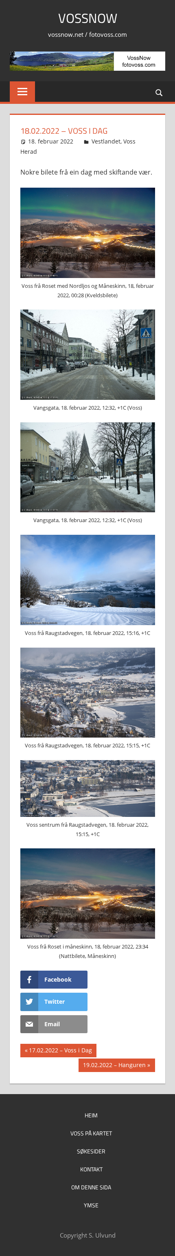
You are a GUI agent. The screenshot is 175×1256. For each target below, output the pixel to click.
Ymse (91, 1205)
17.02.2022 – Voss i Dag (60, 1051)
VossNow (87, 18)
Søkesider (91, 1151)
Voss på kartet (91, 1133)
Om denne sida (91, 1187)
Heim (91, 1115)
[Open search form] (159, 92)
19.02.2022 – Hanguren (114, 1066)
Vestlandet (106, 141)
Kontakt (91, 1169)
